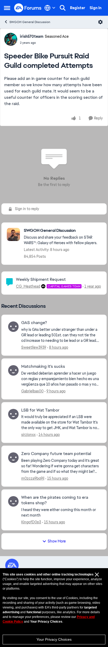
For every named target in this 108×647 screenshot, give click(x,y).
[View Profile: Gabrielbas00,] (13, 370)
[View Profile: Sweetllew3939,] (13, 326)
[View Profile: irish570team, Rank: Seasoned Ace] (10, 39)
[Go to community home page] (28, 8)
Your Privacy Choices (54, 639)
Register (77, 8)
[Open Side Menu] (7, 8)
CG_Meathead (28, 286)
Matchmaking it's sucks (43, 366)
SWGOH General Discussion (29, 22)
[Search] (63, 8)
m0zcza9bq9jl (32, 478)
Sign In (95, 8)
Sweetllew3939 (33, 347)
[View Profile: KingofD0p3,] (13, 501)
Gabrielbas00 (32, 391)
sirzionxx (28, 434)
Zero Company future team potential (56, 453)
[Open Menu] (100, 22)
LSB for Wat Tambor (40, 410)
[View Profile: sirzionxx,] (13, 414)
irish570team (32, 36)
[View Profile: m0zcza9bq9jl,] (13, 457)
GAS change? (34, 322)
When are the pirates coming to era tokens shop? (54, 500)
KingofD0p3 (31, 522)
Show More (57, 541)
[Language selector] (50, 8)
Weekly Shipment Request (41, 279)
